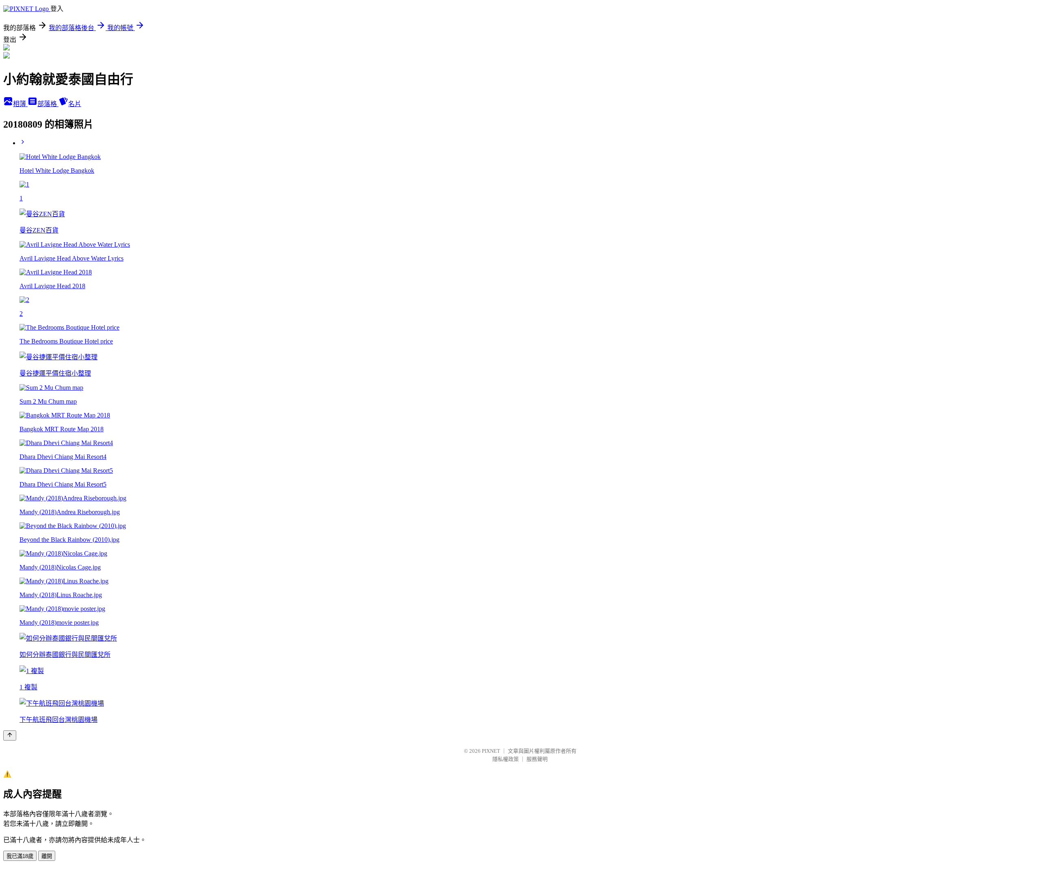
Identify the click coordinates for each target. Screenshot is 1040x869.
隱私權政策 (505, 759)
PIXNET (491, 751)
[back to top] (9, 735)
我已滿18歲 (19, 856)
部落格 (47, 103)
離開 (46, 856)
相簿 (20, 103)
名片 (74, 103)
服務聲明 (537, 759)
